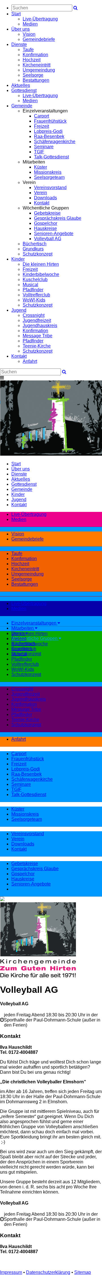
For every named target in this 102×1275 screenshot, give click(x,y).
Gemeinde (21, 105)
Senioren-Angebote (53, 233)
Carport (41, 116)
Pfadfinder (33, 289)
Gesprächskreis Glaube (57, 218)
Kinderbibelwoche (41, 274)
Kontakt (41, 202)
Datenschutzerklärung (48, 1272)
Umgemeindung (39, 70)
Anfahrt (30, 361)
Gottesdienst (24, 90)
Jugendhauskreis (40, 325)
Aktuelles (20, 85)
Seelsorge (33, 75)
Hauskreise (45, 228)
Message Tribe (37, 335)
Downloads (45, 197)
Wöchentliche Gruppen (35, 638)
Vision (29, 34)
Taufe (28, 49)
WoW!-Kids (34, 300)
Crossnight (33, 315)
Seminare (44, 146)
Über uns (20, 29)
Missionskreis (47, 172)
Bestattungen (36, 80)
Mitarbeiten (23, 628)
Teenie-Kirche (37, 346)
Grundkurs (33, 248)
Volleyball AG (47, 238)
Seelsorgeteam (49, 177)
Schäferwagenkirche (54, 141)
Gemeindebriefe (39, 39)
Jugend (18, 310)
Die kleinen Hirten (41, 264)
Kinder (18, 259)
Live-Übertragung (40, 18)
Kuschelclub (35, 279)
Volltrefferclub (36, 294)
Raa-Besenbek (49, 136)
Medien (30, 24)
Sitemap (82, 1272)
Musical (30, 284)
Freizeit (41, 126)
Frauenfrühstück (50, 121)
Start (16, 13)
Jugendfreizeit (37, 320)
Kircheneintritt (36, 64)
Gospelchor (45, 223)
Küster (40, 167)
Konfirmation (35, 54)
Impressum (11, 1272)
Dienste (19, 44)
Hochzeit (32, 59)
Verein (40, 192)
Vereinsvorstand (50, 187)
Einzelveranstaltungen (34, 623)
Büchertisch (34, 243)
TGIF (39, 151)
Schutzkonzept (37, 254)
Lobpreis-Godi (48, 131)
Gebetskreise (47, 213)
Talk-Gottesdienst (51, 156)
